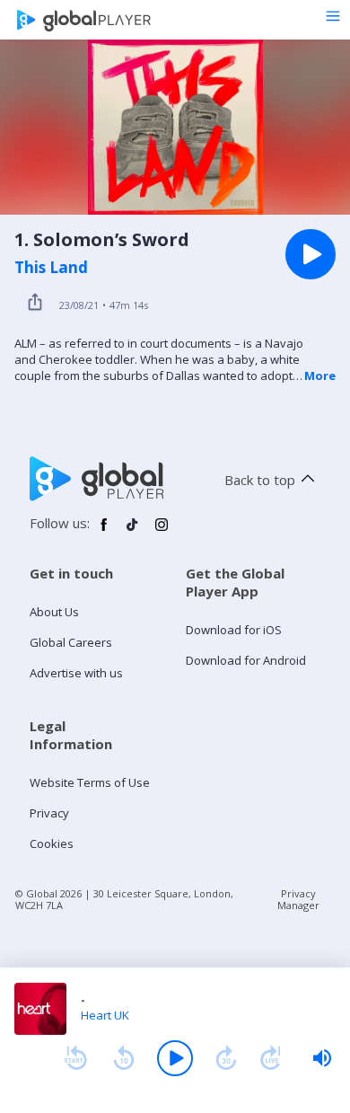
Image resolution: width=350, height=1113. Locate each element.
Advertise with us (76, 673)
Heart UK (105, 1015)
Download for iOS (234, 630)
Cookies (52, 843)
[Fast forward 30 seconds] (226, 1058)
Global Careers (71, 642)
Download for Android (246, 660)
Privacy (49, 813)
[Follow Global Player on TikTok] (132, 531)
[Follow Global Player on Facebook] (104, 531)
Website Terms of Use (90, 782)
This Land (51, 268)
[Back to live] (271, 1058)
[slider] (322, 1058)
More (320, 375)
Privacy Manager (298, 899)
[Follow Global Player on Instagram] (161, 531)
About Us (54, 612)
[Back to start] (75, 1058)
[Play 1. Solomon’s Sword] (310, 254)
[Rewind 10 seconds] (124, 1058)
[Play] (175, 1058)
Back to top (259, 480)
